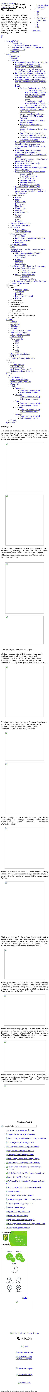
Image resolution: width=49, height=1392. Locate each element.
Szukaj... (11, 1126)
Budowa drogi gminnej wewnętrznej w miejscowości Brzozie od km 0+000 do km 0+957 (33, 109)
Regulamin (19, 260)
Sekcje (12, 386)
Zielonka (18, 221)
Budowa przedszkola (23, 165)
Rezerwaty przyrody (23, 240)
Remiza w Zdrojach (27, 182)
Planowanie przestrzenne (19, 283)
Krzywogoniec (20, 202)
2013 (17, 347)
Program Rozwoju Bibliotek (21, 330)
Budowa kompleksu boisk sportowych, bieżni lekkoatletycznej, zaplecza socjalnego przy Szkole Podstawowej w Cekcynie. (30, 145)
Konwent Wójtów (12, 41)
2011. (17, 352)
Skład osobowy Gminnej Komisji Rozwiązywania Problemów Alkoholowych (27, 255)
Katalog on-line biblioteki (20, 335)
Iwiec (17, 200)
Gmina (8, 54)
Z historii (13, 328)
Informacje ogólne (22, 290)
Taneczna (18, 414)
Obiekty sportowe (12, 285)
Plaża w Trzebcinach (28, 178)
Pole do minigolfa (17, 313)
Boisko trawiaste (16, 302)
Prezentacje (14, 52)
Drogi (17, 86)
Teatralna (18, 395)
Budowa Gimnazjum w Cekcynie (27, 187)
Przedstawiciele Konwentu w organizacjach (26, 47)
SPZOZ (9, 373)
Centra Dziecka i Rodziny (25, 268)
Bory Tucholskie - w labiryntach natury (30, 172)
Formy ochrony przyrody (19, 234)
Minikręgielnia (15, 311)
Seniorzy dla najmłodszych (25, 275)
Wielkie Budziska (21, 212)
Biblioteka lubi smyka (18, 332)
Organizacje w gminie (18, 245)
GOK (8, 360)
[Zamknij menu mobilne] (1, 37)
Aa (38, 12)
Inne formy (19, 242)
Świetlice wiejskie (17, 195)
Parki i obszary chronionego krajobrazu (30, 238)
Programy (19, 262)
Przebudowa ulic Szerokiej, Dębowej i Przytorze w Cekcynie (34, 138)
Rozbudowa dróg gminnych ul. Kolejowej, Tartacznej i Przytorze (32, 134)
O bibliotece (15, 326)
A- (38, 22)
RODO (13, 356)
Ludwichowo (20, 204)
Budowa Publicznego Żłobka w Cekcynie (31, 62)
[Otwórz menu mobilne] (2, 35)
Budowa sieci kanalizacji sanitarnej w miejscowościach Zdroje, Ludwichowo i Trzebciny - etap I (30, 191)
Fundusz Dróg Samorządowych (32, 114)
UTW (8, 375)
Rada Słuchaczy (16, 377)
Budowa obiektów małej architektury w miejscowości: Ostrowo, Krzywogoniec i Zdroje (30, 82)
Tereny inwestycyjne (23, 232)
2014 (17, 345)
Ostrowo (18, 210)
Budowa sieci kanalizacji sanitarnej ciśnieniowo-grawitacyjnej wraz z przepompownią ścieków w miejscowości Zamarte (31, 153)
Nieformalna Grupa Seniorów (21, 371)
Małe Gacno (19, 206)
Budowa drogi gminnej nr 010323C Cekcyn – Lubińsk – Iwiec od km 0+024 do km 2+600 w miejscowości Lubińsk (36, 94)
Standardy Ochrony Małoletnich (22, 358)
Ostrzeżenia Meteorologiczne (21, 223)
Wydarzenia (10, 422)
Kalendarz (19, 294)
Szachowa (19, 407)
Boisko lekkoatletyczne (19, 307)
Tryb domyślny (42, 5)
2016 (17, 341)
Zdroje (17, 219)
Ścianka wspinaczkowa (19, 309)
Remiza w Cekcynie (27, 180)
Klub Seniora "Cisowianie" (20, 369)
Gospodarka (15, 227)
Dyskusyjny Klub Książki (20, 354)
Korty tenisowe (16, 300)
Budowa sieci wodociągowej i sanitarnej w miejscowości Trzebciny (31, 160)
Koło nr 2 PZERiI (17, 367)
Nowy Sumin (20, 208)
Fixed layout (41, 18)
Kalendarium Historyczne (20, 225)
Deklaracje (14, 384)
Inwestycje (14, 60)
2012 (17, 350)
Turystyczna (19, 388)
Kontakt (18, 298)
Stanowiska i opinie (17, 50)
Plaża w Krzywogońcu (28, 176)
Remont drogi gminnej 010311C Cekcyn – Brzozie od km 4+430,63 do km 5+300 (36, 103)
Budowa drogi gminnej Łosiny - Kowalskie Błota (32, 121)
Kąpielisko (14, 317)
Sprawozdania (20, 264)
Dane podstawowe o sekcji (30, 390)
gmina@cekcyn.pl (8, 3)
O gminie (13, 58)
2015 (17, 343)
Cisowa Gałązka (16, 337)
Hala (12, 287)
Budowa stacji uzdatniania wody (27, 163)
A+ (38, 27)
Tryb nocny (41, 7)
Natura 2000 (20, 236)
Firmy (12, 247)
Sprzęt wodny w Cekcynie (30, 185)
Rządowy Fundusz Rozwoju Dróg (33, 88)
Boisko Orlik (15, 305)
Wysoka (18, 215)
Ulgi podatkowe (21, 230)
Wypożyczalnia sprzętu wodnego (22, 315)
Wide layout (41, 20)
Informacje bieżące (17, 43)
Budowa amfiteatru (27, 174)
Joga (17, 401)
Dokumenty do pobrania (24, 296)
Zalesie (18, 217)
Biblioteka (9, 320)
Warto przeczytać (16, 339)
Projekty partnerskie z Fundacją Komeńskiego (27, 266)
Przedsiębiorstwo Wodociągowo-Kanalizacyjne (28, 281)
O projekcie (24, 270)
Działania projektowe (28, 272)
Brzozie (18, 197)
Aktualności (15, 56)
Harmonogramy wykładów (20, 382)
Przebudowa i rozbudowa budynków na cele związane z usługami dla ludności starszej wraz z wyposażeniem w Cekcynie (31, 75)
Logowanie (36, 31)
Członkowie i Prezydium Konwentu (24, 45)
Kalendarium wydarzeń (19, 380)
